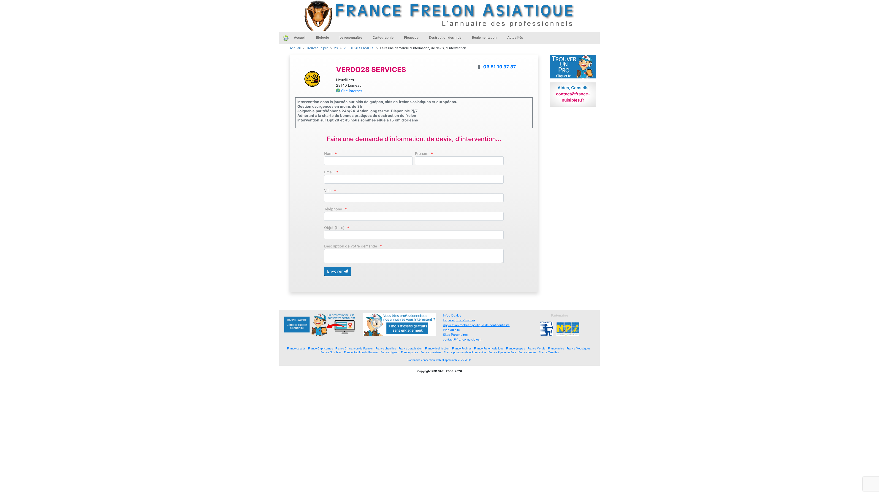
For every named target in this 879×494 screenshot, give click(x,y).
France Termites (549, 352)
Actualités (515, 37)
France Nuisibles (331, 352)
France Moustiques (578, 348)
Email (329, 172)
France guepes (515, 348)
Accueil (300, 37)
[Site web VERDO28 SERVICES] (312, 78)
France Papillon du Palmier (361, 352)
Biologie (322, 37)
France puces (409, 352)
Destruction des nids (445, 37)
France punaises (431, 352)
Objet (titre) (334, 227)
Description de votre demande (350, 246)
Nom (328, 153)
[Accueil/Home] (286, 38)
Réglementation (484, 37)
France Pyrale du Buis (502, 352)
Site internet (351, 91)
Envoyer (335, 271)
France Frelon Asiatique (489, 348)
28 (336, 48)
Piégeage (411, 37)
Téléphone (333, 209)
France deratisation (411, 348)
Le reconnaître (350, 37)
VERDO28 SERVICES (359, 48)
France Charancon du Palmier (354, 348)
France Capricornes (320, 348)
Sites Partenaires (455, 334)
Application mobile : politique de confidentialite (476, 325)
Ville (327, 190)
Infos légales (452, 315)
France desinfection (437, 348)
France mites (556, 348)
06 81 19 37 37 (499, 67)
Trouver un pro (317, 48)
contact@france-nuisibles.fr (463, 339)
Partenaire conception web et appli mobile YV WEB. (439, 360)
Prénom (421, 153)
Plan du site (451, 330)
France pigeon (389, 352)
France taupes (527, 352)
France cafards (296, 348)
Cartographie (383, 37)
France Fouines (462, 348)
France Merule (536, 348)
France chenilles (385, 348)
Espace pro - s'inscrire (459, 320)
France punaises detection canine (465, 352)
